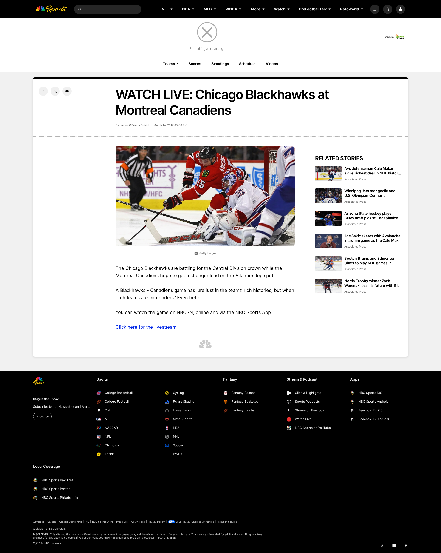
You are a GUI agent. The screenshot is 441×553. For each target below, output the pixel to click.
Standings (220, 63)
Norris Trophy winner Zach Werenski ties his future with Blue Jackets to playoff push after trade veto (373, 283)
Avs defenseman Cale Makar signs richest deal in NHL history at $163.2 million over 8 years (372, 170)
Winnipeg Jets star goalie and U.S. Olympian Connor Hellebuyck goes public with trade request (369, 193)
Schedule (247, 63)
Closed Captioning (70, 521)
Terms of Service (227, 521)
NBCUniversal (57, 528)
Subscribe (42, 416)
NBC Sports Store (102, 521)
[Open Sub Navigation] (171, 9)
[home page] (51, 9)
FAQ (87, 521)
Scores (195, 63)
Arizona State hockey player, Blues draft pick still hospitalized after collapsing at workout (372, 215)
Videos (272, 63)
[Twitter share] (55, 91)
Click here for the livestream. (147, 327)
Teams (169, 63)
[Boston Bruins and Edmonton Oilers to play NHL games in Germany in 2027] (328, 263)
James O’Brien (129, 125)
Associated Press (355, 179)
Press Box (122, 521)
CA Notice (208, 521)
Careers (52, 521)
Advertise (39, 521)
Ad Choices (138, 521)
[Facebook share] (43, 91)
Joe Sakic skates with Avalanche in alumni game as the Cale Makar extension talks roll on (373, 238)
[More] (374, 9)
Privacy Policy (156, 521)
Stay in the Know (46, 399)
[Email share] (67, 91)
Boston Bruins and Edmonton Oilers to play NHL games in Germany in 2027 (370, 260)
